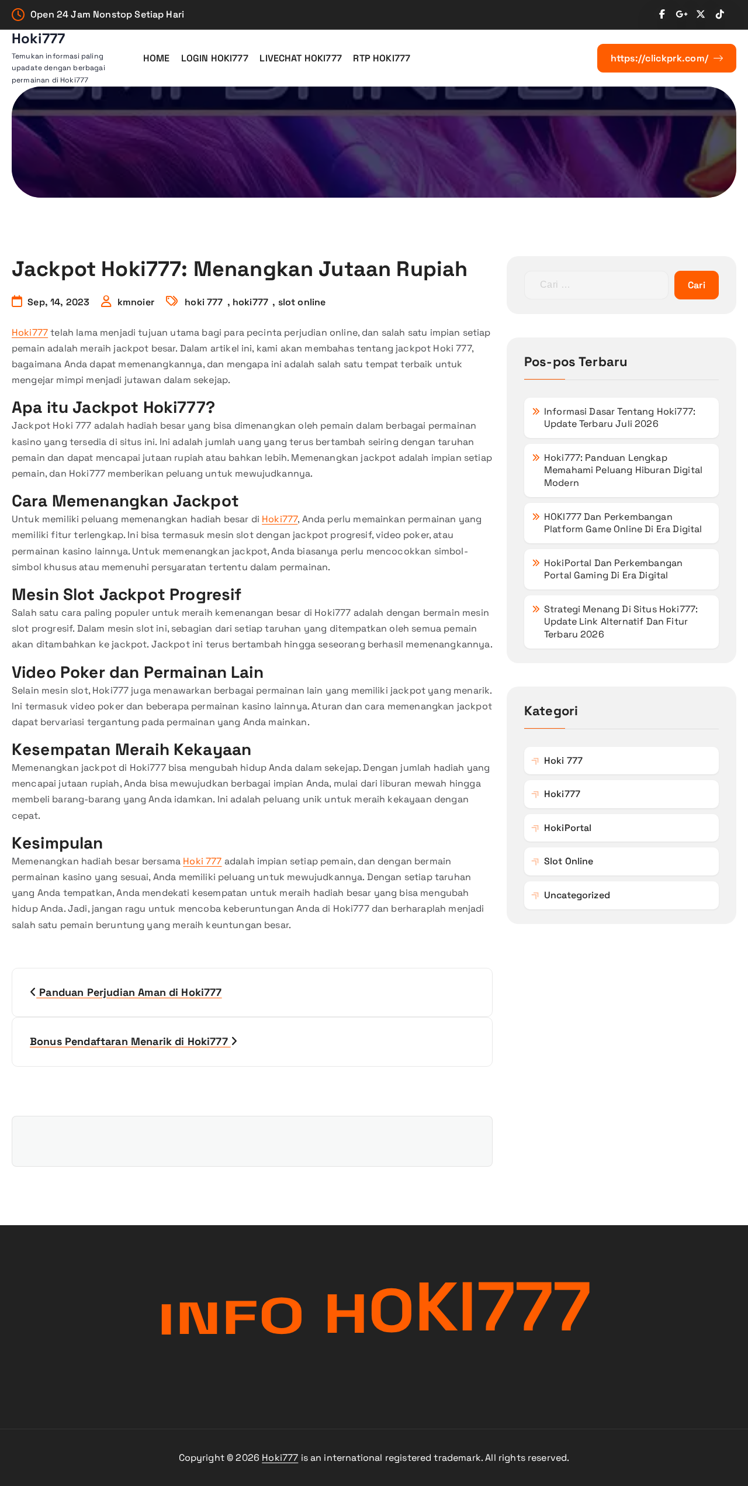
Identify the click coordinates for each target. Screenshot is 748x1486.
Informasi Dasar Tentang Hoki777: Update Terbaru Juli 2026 (619, 417)
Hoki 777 (202, 861)
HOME (156, 58)
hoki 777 (204, 302)
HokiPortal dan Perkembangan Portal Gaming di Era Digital (613, 569)
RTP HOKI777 (381, 58)
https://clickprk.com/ (661, 58)
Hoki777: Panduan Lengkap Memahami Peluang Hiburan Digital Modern (623, 470)
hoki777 (250, 302)
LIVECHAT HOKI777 (300, 58)
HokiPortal (568, 828)
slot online (302, 302)
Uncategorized (577, 895)
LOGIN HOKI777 (214, 58)
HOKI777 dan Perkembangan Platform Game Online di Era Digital (623, 523)
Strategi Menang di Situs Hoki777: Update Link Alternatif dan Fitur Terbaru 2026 (621, 621)
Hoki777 (30, 332)
